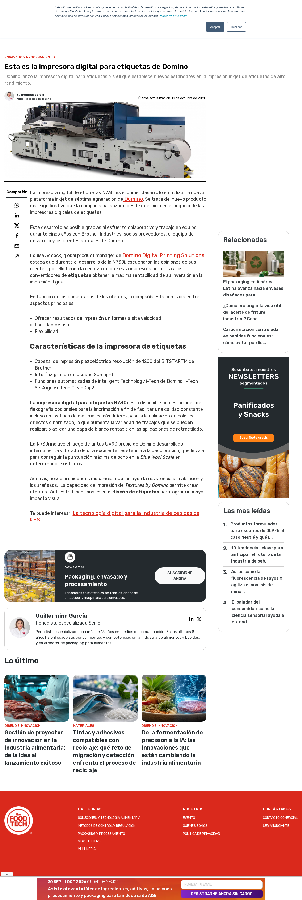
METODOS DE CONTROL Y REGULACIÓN (106, 826)
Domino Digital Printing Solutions (163, 255)
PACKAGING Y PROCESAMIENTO (101, 834)
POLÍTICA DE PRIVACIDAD (201, 834)
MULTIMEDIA (87, 849)
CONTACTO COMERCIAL (280, 818)
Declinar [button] (236, 27)
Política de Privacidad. (173, 16)
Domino (133, 199)
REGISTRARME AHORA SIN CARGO (221, 894)
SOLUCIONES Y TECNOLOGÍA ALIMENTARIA (109, 818)
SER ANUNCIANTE (276, 826)
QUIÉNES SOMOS (195, 826)
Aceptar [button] (215, 27)
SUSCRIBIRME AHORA (180, 576)
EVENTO (189, 818)
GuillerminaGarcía (30, 94)
